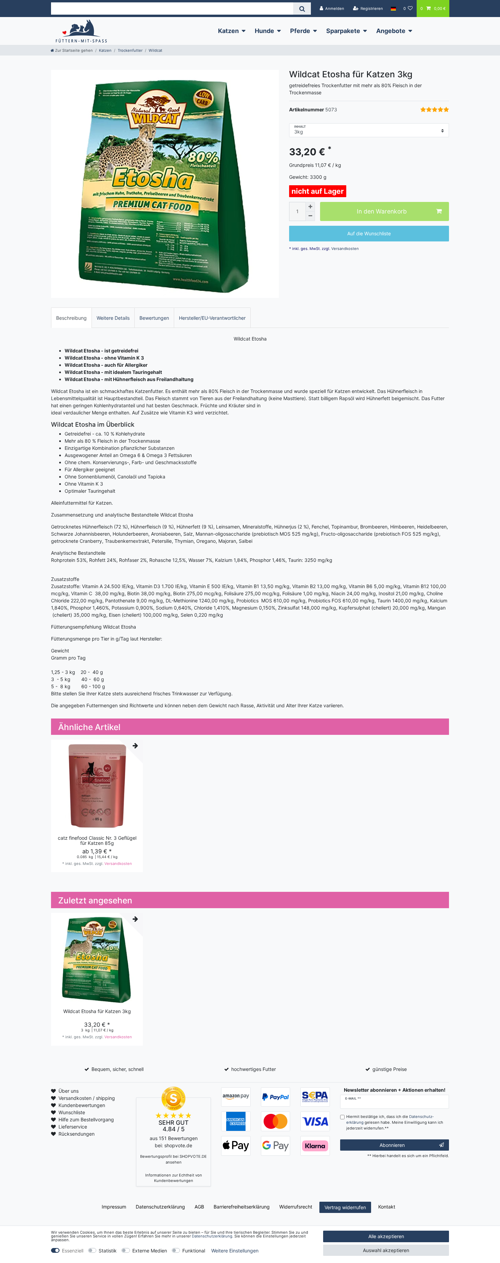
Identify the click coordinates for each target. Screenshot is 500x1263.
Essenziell (72, 1250)
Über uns (69, 1091)
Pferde (300, 30)
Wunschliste (72, 1112)
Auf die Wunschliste (369, 234)
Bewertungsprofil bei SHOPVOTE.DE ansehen (173, 1159)
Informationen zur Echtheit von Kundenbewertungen (173, 1178)
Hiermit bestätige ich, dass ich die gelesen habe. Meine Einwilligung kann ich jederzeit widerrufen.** (394, 1122)
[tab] (71, 317)
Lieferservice (73, 1127)
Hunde (264, 30)
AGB (199, 1207)
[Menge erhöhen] (310, 206)
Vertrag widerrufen (345, 1207)
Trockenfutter (130, 50)
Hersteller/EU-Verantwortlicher (212, 318)
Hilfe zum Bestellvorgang (86, 1119)
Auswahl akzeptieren (386, 1250)
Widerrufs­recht (295, 1207)
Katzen (228, 30)
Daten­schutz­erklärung (160, 1207)
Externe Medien (149, 1250)
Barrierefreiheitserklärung (242, 1207)
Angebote (390, 30)
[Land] (393, 8)
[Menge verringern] (310, 216)
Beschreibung (71, 318)
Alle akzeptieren (386, 1236)
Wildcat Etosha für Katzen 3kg (97, 1011)
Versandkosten (344, 248)
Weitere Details (113, 318)
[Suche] (302, 8)
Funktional (193, 1250)
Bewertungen (154, 318)
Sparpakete (343, 30)
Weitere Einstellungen (235, 1250)
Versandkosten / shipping (87, 1098)
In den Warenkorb (382, 211)
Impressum (114, 1207)
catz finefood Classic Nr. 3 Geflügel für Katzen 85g (97, 840)
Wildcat (155, 50)
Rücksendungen (77, 1134)
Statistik (108, 1250)
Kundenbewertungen (82, 1105)
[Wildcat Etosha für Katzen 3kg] (165, 184)
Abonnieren (392, 1145)
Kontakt (386, 1207)
